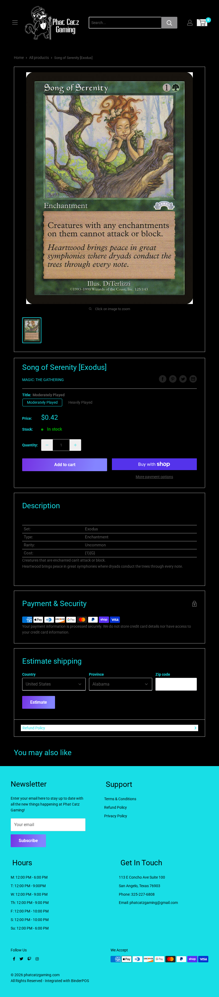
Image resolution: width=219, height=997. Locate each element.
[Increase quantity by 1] (75, 445)
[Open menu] (15, 22)
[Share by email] (193, 379)
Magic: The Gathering (43, 380)
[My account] (190, 23)
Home (19, 57)
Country (29, 674)
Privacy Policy (115, 816)
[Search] (169, 23)
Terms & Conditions (120, 799)
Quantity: (30, 445)
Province (96, 674)
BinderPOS (80, 981)
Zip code (162, 674)
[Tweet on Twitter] (183, 379)
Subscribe (28, 840)
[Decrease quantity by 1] (47, 445)
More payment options (154, 477)
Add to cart (64, 464)
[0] (202, 22)
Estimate (38, 702)
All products (39, 57)
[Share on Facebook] (162, 379)
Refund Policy (33, 728)
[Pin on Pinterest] (173, 379)
